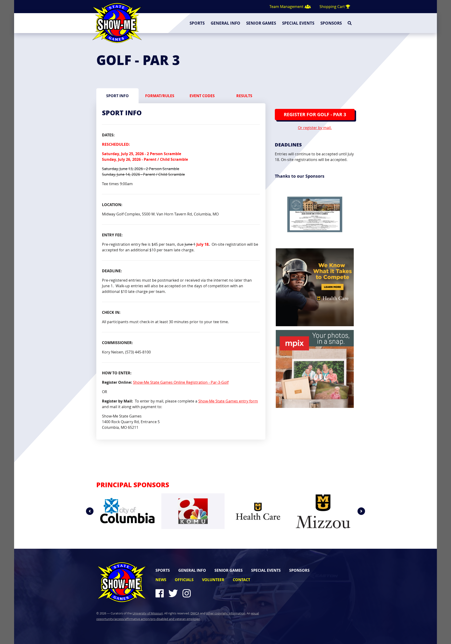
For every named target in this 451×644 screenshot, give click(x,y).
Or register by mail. (315, 127)
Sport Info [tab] (117, 95)
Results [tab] (244, 95)
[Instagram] (188, 593)
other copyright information (225, 613)
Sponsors (331, 23)
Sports (197, 23)
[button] (89, 511)
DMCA (195, 613)
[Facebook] (159, 593)
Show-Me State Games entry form (228, 401)
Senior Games (261, 23)
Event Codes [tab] (202, 95)
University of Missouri (147, 613)
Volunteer (213, 579)
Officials (184, 579)
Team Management (286, 6)
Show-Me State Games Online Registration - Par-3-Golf (181, 382)
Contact (241, 579)
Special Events (298, 23)
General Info (225, 23)
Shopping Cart (332, 6)
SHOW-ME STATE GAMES (117, 22)
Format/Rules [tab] (159, 95)
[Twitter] (175, 593)
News (161, 579)
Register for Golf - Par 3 (315, 114)
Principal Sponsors (132, 484)
